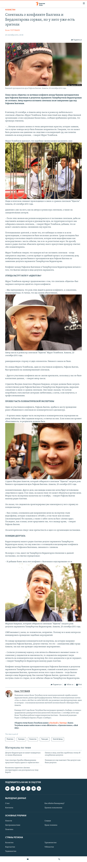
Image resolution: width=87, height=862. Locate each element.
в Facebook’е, (54, 723)
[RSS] (39, 788)
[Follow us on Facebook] (18, 788)
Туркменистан (51, 843)
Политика (9, 830)
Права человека (51, 825)
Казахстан (10, 10)
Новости (8, 821)
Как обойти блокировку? (54, 803)
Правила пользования (53, 808)
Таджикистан (10, 851)
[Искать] (59, 859)
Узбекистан (49, 847)
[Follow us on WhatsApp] (28, 788)
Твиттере (63, 723)
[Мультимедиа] (27, 859)
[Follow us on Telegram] (23, 788)
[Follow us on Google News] (33, 788)
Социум (48, 821)
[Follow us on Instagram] (12, 788)
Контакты (9, 808)
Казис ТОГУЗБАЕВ (12, 30)
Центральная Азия (12, 825)
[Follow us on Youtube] (7, 788)
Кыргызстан (10, 847)
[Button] (76, 39)
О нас (7, 803)
